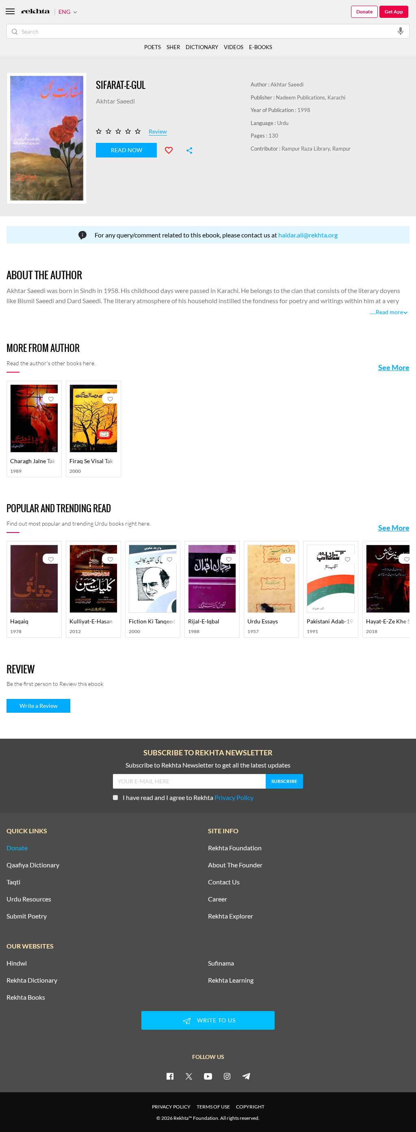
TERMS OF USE (213, 1107)
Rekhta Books (25, 997)
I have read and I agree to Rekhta (188, 797)
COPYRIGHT (250, 1107)
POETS (152, 47)
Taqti (13, 882)
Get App (394, 12)
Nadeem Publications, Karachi (310, 97)
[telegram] (246, 1075)
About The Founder (235, 865)
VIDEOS (233, 47)
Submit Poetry (26, 916)
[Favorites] (172, 149)
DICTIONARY (202, 47)
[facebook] (169, 1075)
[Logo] (35, 12)
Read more (389, 311)
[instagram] (227, 1075)
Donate (364, 12)
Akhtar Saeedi (287, 84)
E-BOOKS (260, 47)
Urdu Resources (28, 899)
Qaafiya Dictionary (32, 865)
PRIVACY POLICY (171, 1107)
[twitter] (188, 1075)
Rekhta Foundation (235, 848)
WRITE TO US (216, 1020)
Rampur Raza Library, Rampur (316, 148)
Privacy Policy (234, 797)
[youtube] (208, 1075)
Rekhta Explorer (230, 916)
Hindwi (16, 963)
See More (394, 367)
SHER (173, 47)
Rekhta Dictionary (31, 980)
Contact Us (224, 882)
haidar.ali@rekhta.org (308, 235)
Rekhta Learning (231, 980)
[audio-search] (400, 30)
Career (217, 899)
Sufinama (221, 963)
